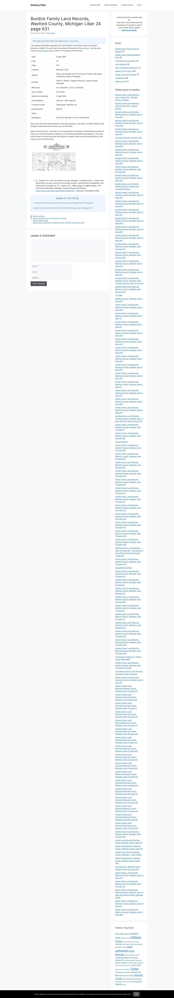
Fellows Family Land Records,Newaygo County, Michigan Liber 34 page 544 (126, 808)
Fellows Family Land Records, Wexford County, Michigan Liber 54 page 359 (128, 573)
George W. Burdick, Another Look (128, 138)
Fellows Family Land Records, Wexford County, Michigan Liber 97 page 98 (128, 608)
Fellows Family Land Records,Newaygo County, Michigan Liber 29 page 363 (126, 825)
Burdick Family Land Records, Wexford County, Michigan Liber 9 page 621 (129, 272)
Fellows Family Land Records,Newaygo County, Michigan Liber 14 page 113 (126, 722)
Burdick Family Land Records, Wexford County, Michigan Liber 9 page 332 (129, 178)
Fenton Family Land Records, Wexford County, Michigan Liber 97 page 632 (128, 456)
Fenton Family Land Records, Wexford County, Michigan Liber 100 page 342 (128, 473)
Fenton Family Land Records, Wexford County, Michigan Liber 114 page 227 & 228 (128, 665)
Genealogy (136, 941)
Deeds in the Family (70, 41)
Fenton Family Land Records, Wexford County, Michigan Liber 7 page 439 (128, 341)
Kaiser (130, 946)
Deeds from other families (125, 75)
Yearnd (118, 984)
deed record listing (46, 51)
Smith (139, 965)
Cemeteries (119, 78)
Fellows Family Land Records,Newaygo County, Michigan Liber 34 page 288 (126, 800)
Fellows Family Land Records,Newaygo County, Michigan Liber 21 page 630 (126, 782)
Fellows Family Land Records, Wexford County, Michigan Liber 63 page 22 (128, 582)
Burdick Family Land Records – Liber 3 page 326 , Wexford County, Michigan (127, 97)
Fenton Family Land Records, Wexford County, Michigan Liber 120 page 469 (128, 542)
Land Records (54, 218)
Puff (142, 963)
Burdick (35, 218)
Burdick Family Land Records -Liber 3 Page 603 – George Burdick (127, 106)
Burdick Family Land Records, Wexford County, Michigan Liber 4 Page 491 (129, 114)
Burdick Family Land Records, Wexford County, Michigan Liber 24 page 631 (128, 246)
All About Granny (127, 5)
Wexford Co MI (44, 218)
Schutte (133, 965)
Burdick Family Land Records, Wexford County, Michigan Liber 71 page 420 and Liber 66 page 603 (129, 418)
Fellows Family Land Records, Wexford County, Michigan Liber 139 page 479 (128, 650)
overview (85, 48)
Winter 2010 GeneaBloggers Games (132, 979)
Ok (136, 994)
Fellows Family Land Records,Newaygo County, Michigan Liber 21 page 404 (126, 748)
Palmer (134, 963)
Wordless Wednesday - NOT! (122, 981)
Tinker (134, 968)
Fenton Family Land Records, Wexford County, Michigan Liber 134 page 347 (128, 561)
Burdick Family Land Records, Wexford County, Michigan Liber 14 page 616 (129, 203)
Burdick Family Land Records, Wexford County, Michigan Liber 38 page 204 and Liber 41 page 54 (129, 280)
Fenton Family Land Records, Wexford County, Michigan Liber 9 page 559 (129, 401)
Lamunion (121, 950)
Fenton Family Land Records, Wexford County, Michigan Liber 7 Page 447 (128, 350)
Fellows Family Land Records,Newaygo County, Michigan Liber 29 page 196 (126, 791)
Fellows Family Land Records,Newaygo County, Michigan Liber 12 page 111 (126, 705)
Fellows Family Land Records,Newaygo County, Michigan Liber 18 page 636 (126, 731)
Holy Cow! (126, 944)
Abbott (117, 934)
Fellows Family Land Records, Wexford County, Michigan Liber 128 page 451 (128, 625)
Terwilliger (121, 969)
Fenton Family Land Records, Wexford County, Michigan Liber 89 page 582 (128, 465)
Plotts (138, 963)
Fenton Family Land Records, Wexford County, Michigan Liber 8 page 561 (128, 367)
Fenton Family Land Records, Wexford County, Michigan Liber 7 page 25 (128, 315)
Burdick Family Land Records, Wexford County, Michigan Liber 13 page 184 (129, 195)
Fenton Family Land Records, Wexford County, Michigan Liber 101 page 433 (128, 507)
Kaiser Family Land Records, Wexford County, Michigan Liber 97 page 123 (128, 884)
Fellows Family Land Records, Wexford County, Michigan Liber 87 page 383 (128, 599)
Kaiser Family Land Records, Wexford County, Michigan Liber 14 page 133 (129, 875)
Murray (117, 963)
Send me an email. (129, 30)
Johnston (118, 947)
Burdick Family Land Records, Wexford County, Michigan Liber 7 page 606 (128, 143)
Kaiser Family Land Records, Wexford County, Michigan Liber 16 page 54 (129, 903)
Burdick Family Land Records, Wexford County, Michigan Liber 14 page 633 (129, 220)
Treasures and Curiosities (125, 61)
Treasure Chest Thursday (122, 972)
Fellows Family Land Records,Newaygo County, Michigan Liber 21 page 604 (126, 765)
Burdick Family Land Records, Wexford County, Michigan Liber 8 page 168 (128, 160)
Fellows (136, 937)
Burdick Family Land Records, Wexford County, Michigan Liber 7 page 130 (128, 263)
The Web (118, 295)
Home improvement (136, 944)
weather (131, 975)
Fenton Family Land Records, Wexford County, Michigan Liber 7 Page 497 (128, 358)
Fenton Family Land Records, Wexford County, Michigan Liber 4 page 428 (129, 307)
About (139, 5)
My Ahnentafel (95, 5)
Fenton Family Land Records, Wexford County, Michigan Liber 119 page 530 (128, 533)
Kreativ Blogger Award (40, 220)
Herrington (118, 944)
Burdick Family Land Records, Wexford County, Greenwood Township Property (127, 186)
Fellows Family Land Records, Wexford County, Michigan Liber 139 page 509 (128, 642)
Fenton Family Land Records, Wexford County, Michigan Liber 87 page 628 (128, 169)
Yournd (124, 984)
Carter (118, 938)
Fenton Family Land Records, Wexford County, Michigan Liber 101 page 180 (128, 482)
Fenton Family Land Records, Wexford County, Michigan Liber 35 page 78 (128, 427)
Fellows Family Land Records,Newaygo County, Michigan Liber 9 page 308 (126, 697)
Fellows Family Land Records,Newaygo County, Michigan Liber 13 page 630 (126, 714)
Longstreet (119, 957)
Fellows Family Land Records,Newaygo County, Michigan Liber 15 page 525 (126, 688)
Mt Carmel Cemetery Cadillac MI (132, 960)
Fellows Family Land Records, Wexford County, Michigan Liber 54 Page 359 (128, 834)
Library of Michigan (130, 955)
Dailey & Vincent (125, 938)
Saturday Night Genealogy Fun (123, 965)
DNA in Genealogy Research (126, 68)
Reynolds (63, 218)
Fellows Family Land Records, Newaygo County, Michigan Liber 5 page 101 (129, 680)
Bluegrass (128, 934)
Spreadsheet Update (123, 568)
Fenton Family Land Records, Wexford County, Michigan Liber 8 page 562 (128, 375)
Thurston (127, 969)
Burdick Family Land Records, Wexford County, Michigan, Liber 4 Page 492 (129, 123)
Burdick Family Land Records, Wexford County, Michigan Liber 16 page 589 (129, 229)
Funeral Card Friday (128, 941)
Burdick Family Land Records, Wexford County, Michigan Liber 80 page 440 (128, 289)
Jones (124, 947)
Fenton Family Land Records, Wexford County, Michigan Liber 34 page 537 (128, 490)
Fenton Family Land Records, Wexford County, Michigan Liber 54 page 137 (128, 499)
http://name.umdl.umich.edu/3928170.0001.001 (55, 191)
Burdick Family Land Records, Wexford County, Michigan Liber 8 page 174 (128, 152)
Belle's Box (119, 81)
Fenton (118, 941)
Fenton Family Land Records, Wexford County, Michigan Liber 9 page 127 (129, 393)
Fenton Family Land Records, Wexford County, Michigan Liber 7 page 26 (128, 324)
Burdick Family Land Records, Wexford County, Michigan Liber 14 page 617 (129, 212)
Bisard (122, 934)
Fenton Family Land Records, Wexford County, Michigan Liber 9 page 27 (129, 384)
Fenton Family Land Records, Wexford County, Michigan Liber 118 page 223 (128, 524)
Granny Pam (38, 5)
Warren (126, 975)
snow (116, 969)
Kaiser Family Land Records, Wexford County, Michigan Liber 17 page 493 (129, 912)
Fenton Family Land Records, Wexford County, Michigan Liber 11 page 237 (129, 410)
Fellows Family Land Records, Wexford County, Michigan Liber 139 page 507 (128, 633)
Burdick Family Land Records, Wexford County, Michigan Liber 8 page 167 (128, 131)
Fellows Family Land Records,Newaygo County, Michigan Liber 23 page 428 (126, 774)
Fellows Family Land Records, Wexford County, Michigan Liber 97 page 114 (128, 616)
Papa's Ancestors (39, 216)
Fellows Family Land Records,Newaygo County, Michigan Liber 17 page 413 (126, 740)
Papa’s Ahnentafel (110, 5)
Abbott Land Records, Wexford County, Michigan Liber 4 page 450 (127, 860)
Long (137, 955)
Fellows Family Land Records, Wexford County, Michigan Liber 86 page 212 (128, 591)
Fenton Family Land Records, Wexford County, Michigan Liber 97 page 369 (128, 447)
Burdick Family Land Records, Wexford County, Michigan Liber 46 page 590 (58, 222)
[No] (171, 994)
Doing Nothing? (121, 442)
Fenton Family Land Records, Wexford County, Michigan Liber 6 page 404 (129, 333)
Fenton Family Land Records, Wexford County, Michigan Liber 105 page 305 (128, 516)
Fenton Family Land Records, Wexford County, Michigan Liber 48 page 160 (128, 435)
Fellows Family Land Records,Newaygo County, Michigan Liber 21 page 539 (126, 757)
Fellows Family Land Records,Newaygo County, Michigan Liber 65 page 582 (126, 817)
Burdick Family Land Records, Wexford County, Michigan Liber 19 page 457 (129, 238)
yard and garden (136, 981)
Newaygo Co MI (126, 963)
